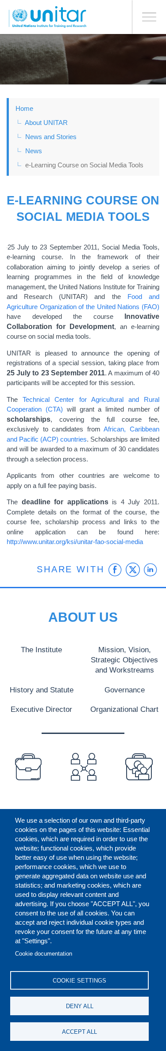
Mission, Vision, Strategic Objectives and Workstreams (124, 660)
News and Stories (51, 136)
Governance (124, 690)
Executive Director (41, 709)
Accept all (79, 1031)
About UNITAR (46, 122)
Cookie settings (79, 980)
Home (24, 108)
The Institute (41, 650)
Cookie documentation (43, 953)
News (33, 151)
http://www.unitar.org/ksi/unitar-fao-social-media (75, 541)
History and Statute (41, 690)
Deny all (79, 1006)
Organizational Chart (124, 709)
